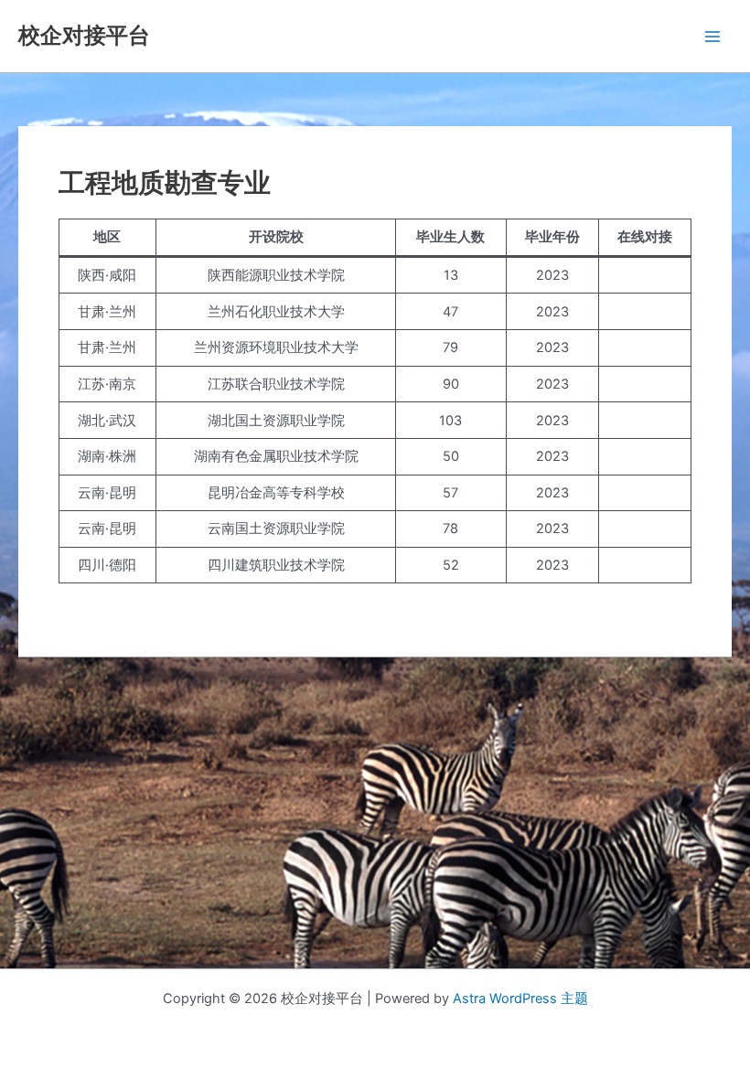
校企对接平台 (84, 35)
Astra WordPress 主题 (520, 998)
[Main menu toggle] (712, 36)
